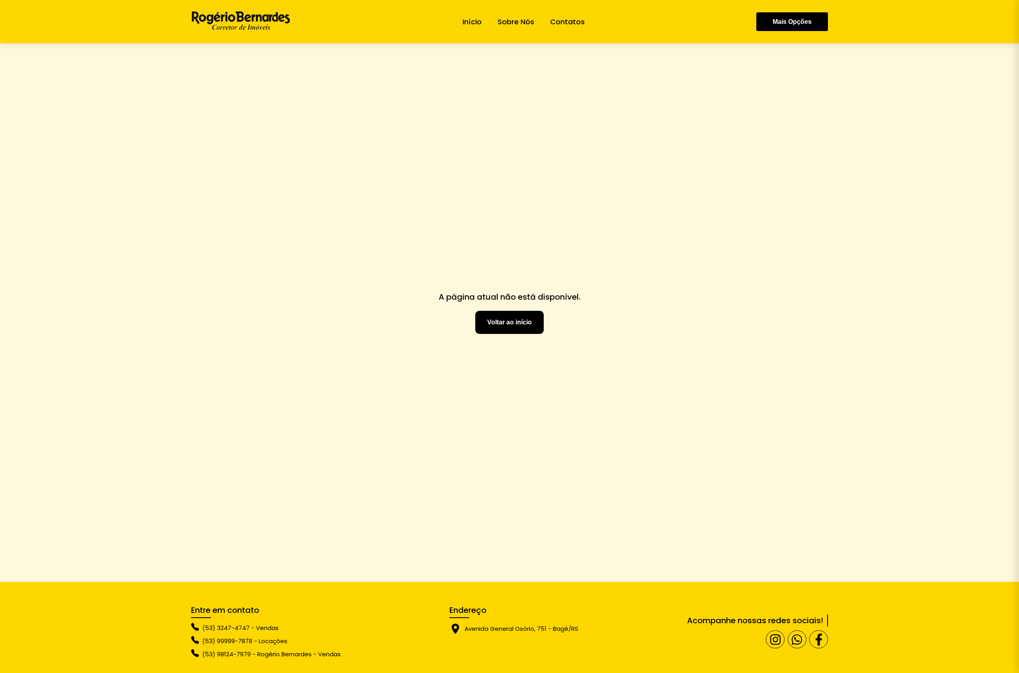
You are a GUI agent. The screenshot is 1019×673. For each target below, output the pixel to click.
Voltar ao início (509, 322)
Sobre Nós (516, 22)
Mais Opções (792, 21)
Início (472, 22)
